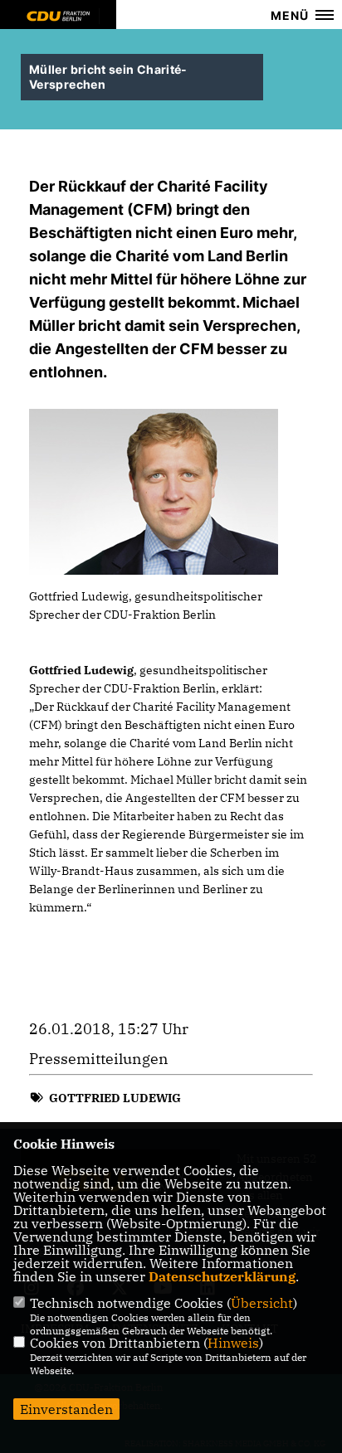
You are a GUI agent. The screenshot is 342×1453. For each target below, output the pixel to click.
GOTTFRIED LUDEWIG (115, 1098)
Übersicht (262, 1303)
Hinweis (233, 1342)
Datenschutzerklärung (222, 1276)
